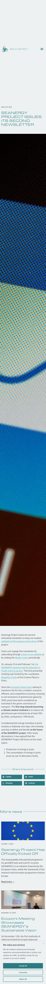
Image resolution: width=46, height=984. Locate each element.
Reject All (23, 979)
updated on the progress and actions (19, 641)
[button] (11, 777)
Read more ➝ (7, 882)
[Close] (43, 943)
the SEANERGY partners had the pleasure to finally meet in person (20, 667)
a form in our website (31, 654)
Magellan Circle (9, 677)
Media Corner (21, 657)
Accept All (23, 966)
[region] (23, 962)
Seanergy (19, 49)
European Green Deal (21, 687)
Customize (23, 972)
